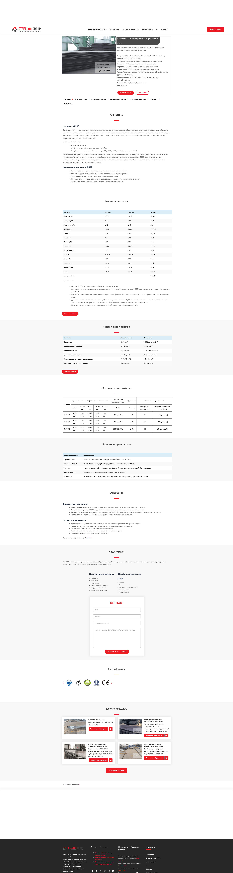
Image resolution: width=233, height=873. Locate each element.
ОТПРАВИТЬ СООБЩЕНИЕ (116, 652)
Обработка (153, 99)
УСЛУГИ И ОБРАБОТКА (131, 29)
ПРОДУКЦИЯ (114, 29)
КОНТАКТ (164, 29)
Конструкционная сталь (73, 784)
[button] (63, 683)
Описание (67, 99)
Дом (64, 784)
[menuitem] (97, 29)
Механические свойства (118, 99)
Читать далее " (122, 866)
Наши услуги (68, 104)
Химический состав (80, 99)
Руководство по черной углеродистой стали (129, 863)
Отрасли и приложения (138, 99)
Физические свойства (98, 99)
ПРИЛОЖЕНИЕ (147, 29)
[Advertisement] (54, 12)
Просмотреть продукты (98, 729)
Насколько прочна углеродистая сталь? (129, 868)
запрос (90, 538)
